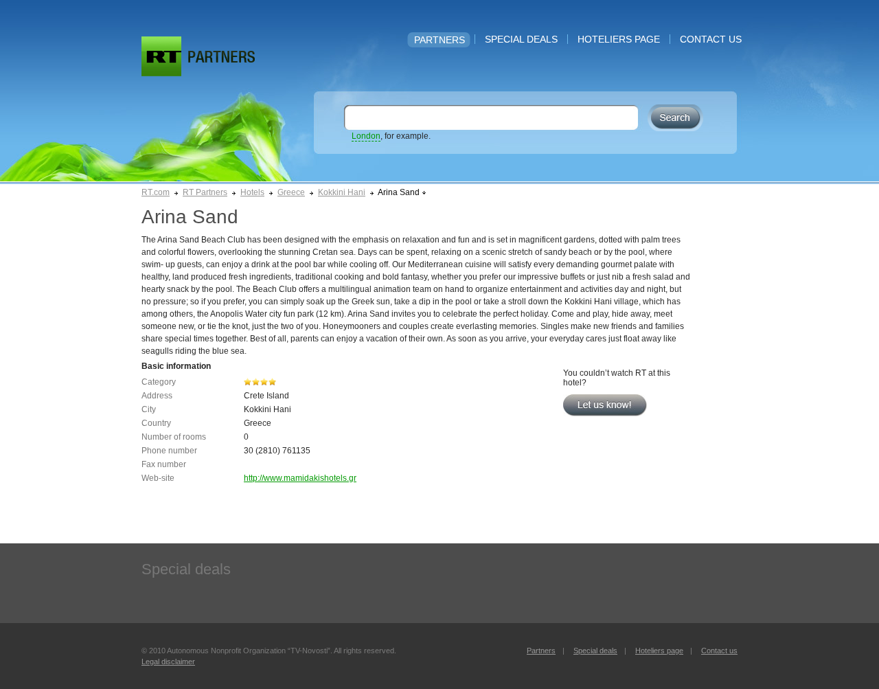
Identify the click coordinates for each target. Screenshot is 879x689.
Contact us (711, 39)
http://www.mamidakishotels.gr (300, 478)
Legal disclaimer (168, 661)
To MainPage (221, 57)
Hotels (252, 192)
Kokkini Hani (341, 192)
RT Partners (205, 192)
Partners (439, 39)
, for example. (391, 136)
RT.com (155, 192)
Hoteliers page (619, 39)
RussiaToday (161, 56)
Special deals (521, 39)
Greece (291, 192)
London (366, 136)
